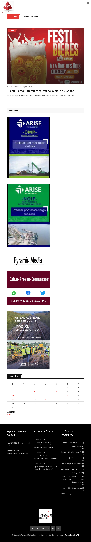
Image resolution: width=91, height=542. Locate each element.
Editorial (63, 458)
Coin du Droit (77, 446)
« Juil (9, 415)
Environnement (77, 458)
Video (63, 494)
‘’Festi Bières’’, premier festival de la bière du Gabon (40, 91)
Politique (75, 473)
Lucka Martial (14, 87)
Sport (63, 488)
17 (13, 400)
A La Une (64, 443)
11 (24, 396)
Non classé (65, 469)
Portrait (63, 476)
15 (67, 396)
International (76, 464)
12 (35, 396)
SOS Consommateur (78, 481)
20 (45, 400)
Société (63, 480)
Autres (74, 443)
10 (13, 396)
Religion (75, 476)
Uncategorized (77, 488)
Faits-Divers (65, 464)
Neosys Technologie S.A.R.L (69, 535)
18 (24, 400)
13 (45, 396)
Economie (76, 452)
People (74, 469)
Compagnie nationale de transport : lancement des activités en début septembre (44, 445)
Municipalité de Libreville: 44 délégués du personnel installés (48, 17)
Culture (63, 452)
